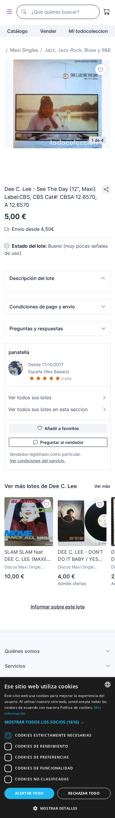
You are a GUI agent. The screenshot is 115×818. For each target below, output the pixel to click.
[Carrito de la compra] (106, 12)
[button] (57, 278)
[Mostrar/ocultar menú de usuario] (8, 12)
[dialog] (57, 747)
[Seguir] (100, 69)
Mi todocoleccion (88, 31)
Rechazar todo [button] (84, 793)
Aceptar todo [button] (29, 793)
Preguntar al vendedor (61, 442)
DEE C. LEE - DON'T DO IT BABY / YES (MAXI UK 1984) (80, 556)
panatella (19, 352)
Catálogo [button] (17, 31)
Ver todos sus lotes (29, 397)
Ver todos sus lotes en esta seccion (48, 409)
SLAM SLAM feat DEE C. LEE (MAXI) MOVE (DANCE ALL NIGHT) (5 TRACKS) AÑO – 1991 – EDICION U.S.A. (26, 556)
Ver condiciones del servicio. (37, 460)
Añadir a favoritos (62, 428)
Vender (48, 31)
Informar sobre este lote (58, 607)
